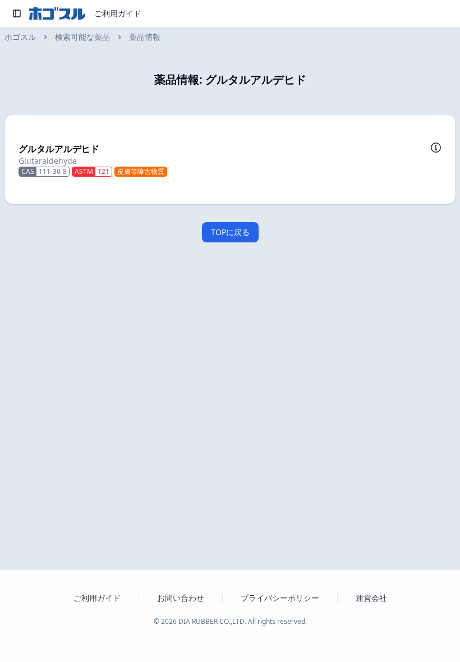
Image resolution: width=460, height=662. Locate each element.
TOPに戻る (230, 232)
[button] (230, 159)
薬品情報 (144, 36)
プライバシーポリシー (280, 597)
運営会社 (371, 597)
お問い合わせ (180, 597)
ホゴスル (20, 36)
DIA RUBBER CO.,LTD (211, 621)
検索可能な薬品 (82, 36)
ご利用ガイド (117, 13)
